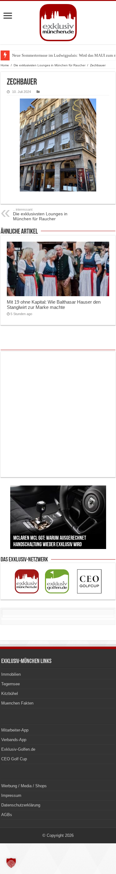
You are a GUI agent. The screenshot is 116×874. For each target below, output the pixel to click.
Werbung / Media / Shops (24, 786)
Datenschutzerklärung (20, 805)
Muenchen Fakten (17, 703)
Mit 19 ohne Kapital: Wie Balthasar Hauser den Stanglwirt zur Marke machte (54, 304)
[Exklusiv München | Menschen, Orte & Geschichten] (58, 22)
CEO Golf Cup (14, 759)
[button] (11, 863)
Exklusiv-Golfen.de (18, 749)
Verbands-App (13, 739)
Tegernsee (10, 684)
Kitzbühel (9, 693)
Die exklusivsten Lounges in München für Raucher (49, 65)
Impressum (11, 795)
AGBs (6, 814)
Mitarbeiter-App (14, 730)
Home (5, 65)
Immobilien (11, 674)
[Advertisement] (58, 414)
